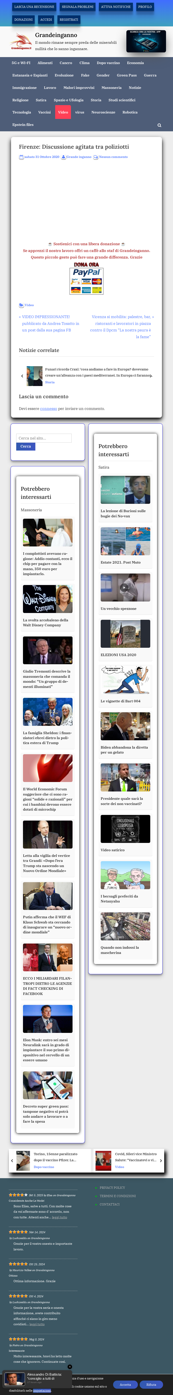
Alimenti (45, 62)
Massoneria (112, 87)
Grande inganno (78, 156)
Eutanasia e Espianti (30, 75)
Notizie (135, 87)
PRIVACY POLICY (112, 1187)
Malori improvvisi (79, 87)
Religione (20, 99)
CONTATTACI (110, 1204)
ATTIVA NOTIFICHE (116, 7)
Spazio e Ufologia (69, 99)
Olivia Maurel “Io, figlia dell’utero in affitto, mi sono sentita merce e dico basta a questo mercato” (137, 1157)
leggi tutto (59, 1217)
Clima (85, 62)
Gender (103, 75)
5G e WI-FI (21, 62)
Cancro (66, 62)
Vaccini (44, 112)
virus (79, 112)
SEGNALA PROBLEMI (77, 7)
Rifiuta (151, 1385)
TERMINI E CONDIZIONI (118, 1196)
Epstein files (23, 124)
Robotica (130, 112)
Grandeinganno (56, 35)
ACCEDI (46, 19)
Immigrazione (24, 87)
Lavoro (50, 87)
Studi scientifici (122, 99)
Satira (41, 99)
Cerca (25, 446)
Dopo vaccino (108, 62)
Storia (96, 99)
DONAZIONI (23, 19)
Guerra (150, 75)
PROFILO (145, 7)
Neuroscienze (103, 112)
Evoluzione (64, 75)
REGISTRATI (69, 19)
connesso (48, 408)
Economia (135, 62)
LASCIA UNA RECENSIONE (34, 7)
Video (63, 112)
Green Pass (127, 75)
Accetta (125, 1385)
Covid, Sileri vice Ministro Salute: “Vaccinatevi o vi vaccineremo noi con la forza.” (62, 1157)
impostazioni (42, 1391)
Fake (85, 75)
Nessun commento (113, 157)
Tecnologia (21, 112)
